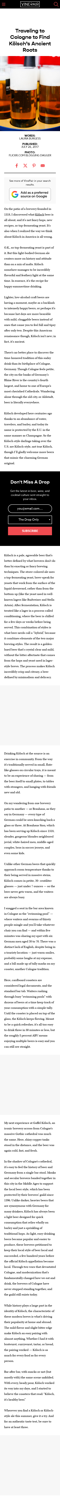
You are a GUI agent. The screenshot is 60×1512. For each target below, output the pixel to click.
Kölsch (39, 215)
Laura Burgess (30, 139)
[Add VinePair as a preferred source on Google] (30, 194)
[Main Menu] (3, 4)
